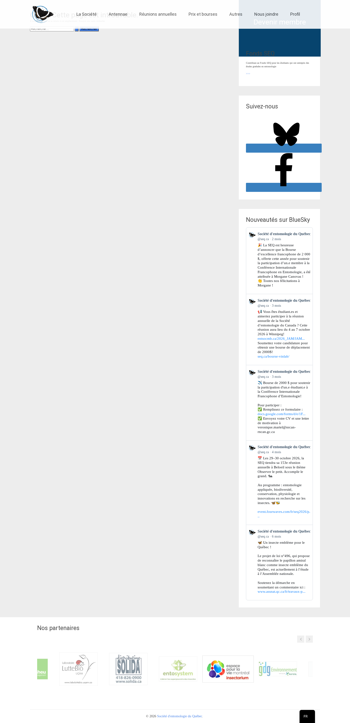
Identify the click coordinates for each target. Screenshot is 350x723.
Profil (295, 14)
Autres (235, 14)
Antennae (118, 14)
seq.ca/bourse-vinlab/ (273, 356)
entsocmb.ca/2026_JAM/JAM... (281, 338)
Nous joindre (266, 14)
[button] (300, 639)
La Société (86, 14)
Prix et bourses (203, 14)
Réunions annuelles (158, 14)
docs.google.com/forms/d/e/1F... (281, 414)
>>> (248, 73)
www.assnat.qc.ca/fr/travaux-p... (281, 591)
